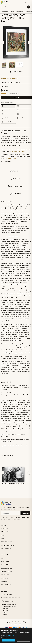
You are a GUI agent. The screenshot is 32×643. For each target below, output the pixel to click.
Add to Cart (16, 97)
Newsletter (4, 581)
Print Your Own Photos (7, 545)
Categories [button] (5, 11)
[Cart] (25, 2)
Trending (3, 535)
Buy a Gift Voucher (6, 548)
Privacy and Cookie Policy (9, 635)
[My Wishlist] (21, 2)
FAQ (2, 558)
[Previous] (2, 42)
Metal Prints (4, 578)
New (2, 538)
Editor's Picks (5, 532)
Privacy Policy (5, 561)
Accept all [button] (8, 640)
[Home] (6, 2)
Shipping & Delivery (6, 568)
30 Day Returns (12, 158)
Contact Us (4, 591)
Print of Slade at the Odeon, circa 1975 (13, 483)
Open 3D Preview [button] (17, 71)
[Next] (29, 42)
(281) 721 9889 (7, 594)
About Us (3, 525)
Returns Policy (5, 565)
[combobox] (14, 7)
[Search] (28, 6)
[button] (16, 637)
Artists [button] (12, 11)
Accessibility (4, 555)
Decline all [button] (23, 640)
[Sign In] (29, 2)
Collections (19, 11)
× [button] (30, 629)
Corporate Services (6, 541)
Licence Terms (5, 574)
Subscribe (26, 513)
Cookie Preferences (6, 584)
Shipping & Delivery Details (17, 151)
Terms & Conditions (6, 571)
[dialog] (16, 635)
